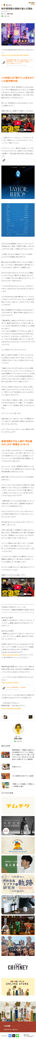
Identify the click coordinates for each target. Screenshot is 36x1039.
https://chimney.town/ (10, 655)
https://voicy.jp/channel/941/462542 (15, 55)
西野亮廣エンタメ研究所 (28, 1035)
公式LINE (6, 16)
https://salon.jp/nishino (10, 682)
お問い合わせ (8, 1033)
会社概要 (7, 1026)
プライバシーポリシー (11, 1029)
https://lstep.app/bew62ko (11, 708)
